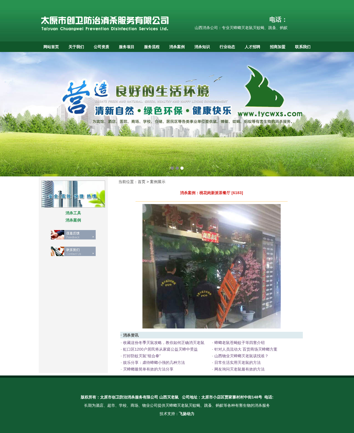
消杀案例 (177, 47)
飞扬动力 (186, 413)
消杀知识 (202, 47)
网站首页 (51, 47)
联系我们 (303, 47)
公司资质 (101, 47)
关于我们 (76, 47)
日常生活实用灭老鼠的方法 (237, 362)
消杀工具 (73, 213)
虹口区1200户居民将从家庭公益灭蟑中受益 (160, 349)
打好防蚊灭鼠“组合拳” (141, 356)
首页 (141, 181)
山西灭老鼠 (169, 397)
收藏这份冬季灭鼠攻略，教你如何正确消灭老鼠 (163, 342)
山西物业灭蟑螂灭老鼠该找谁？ (241, 356)
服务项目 (126, 47)
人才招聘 (252, 47)
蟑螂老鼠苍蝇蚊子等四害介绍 (239, 342)
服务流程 (152, 47)
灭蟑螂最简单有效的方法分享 (147, 369)
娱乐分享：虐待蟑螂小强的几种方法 (153, 362)
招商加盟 (277, 47)
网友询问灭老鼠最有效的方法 (239, 369)
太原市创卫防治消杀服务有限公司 (129, 397)
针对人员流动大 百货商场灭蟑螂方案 (245, 349)
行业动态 (227, 47)
